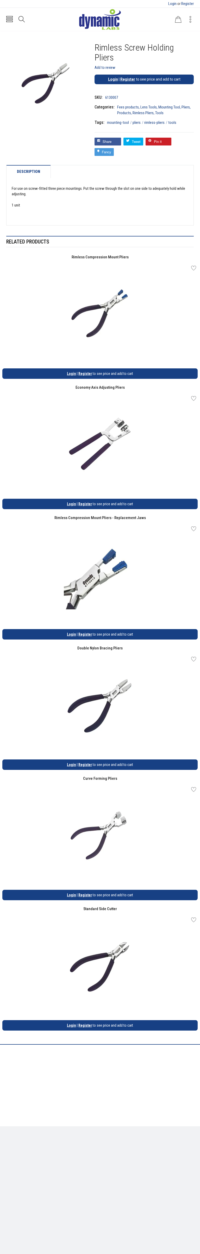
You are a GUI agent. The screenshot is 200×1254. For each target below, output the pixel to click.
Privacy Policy (115, 1156)
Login (172, 3)
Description (28, 172)
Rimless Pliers (143, 113)
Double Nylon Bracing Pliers (100, 648)
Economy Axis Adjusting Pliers (100, 387)
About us (111, 1149)
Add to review (105, 67)
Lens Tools (148, 107)
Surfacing (14, 1164)
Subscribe (182, 1198)
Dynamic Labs (113, 1224)
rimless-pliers (155, 122)
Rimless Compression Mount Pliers (100, 257)
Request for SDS (117, 1164)
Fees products (128, 107)
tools (172, 122)
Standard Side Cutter (100, 908)
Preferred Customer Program (127, 1172)
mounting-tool (119, 122)
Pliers (186, 107)
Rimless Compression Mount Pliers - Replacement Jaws (100, 517)
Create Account (19, 1196)
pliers (138, 122)
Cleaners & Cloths (20, 1149)
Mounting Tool (169, 107)
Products (124, 113)
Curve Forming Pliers (100, 778)
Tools (159, 113)
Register (187, 3)
